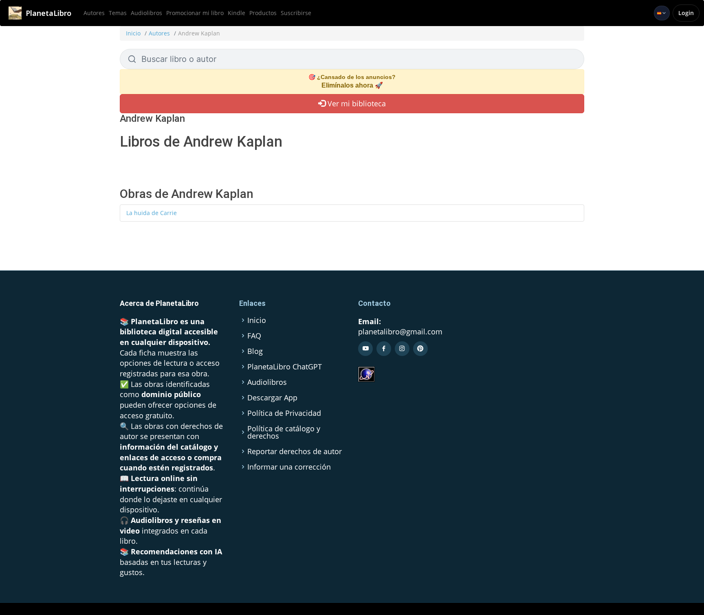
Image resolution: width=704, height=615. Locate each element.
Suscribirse (296, 13)
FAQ (254, 335)
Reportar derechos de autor (294, 451)
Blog (255, 351)
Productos (263, 13)
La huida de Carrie (151, 213)
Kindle (236, 13)
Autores (94, 13)
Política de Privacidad (284, 413)
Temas (118, 13)
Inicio (133, 33)
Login (686, 13)
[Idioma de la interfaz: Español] (662, 13)
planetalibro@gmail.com (400, 331)
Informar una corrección (289, 466)
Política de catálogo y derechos (283, 432)
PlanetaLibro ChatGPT (284, 366)
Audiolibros (146, 13)
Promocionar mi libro (195, 13)
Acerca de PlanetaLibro (159, 303)
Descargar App (272, 397)
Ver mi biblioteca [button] (356, 103)
